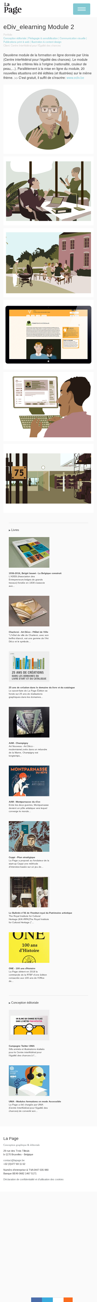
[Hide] (70, 1300)
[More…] (66, 1300)
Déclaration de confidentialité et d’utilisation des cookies (33, 1179)
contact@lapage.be (14, 1160)
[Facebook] (36, 1299)
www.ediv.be (75, 77)
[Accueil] (13, 8)
